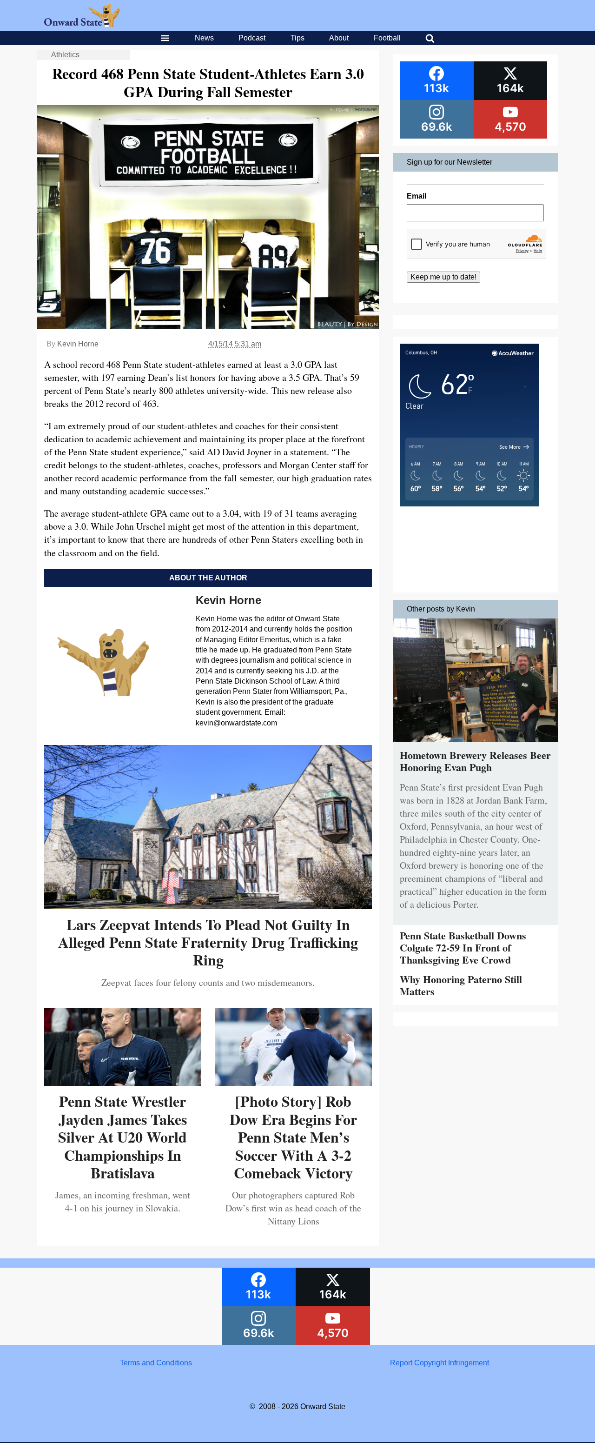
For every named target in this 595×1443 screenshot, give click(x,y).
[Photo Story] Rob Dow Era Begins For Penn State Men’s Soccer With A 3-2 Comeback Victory (293, 1137)
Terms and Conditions (156, 1363)
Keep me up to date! (443, 277)
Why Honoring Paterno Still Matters (461, 985)
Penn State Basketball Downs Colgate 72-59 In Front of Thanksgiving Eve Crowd (463, 948)
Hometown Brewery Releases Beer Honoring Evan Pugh (475, 761)
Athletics (65, 55)
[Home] (82, 24)
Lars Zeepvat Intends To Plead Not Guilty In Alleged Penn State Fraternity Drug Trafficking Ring (208, 942)
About (339, 38)
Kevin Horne (78, 344)
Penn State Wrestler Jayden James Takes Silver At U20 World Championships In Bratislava (122, 1137)
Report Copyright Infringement (439, 1363)
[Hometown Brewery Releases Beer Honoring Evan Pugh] (475, 744)
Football (387, 38)
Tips (297, 38)
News (204, 38)
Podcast (251, 38)
